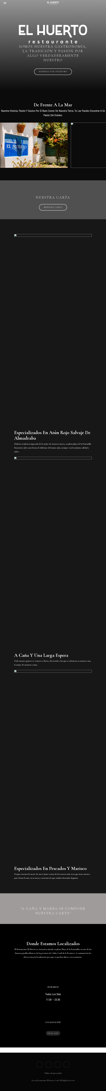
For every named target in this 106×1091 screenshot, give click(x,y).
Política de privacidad (53, 1073)
